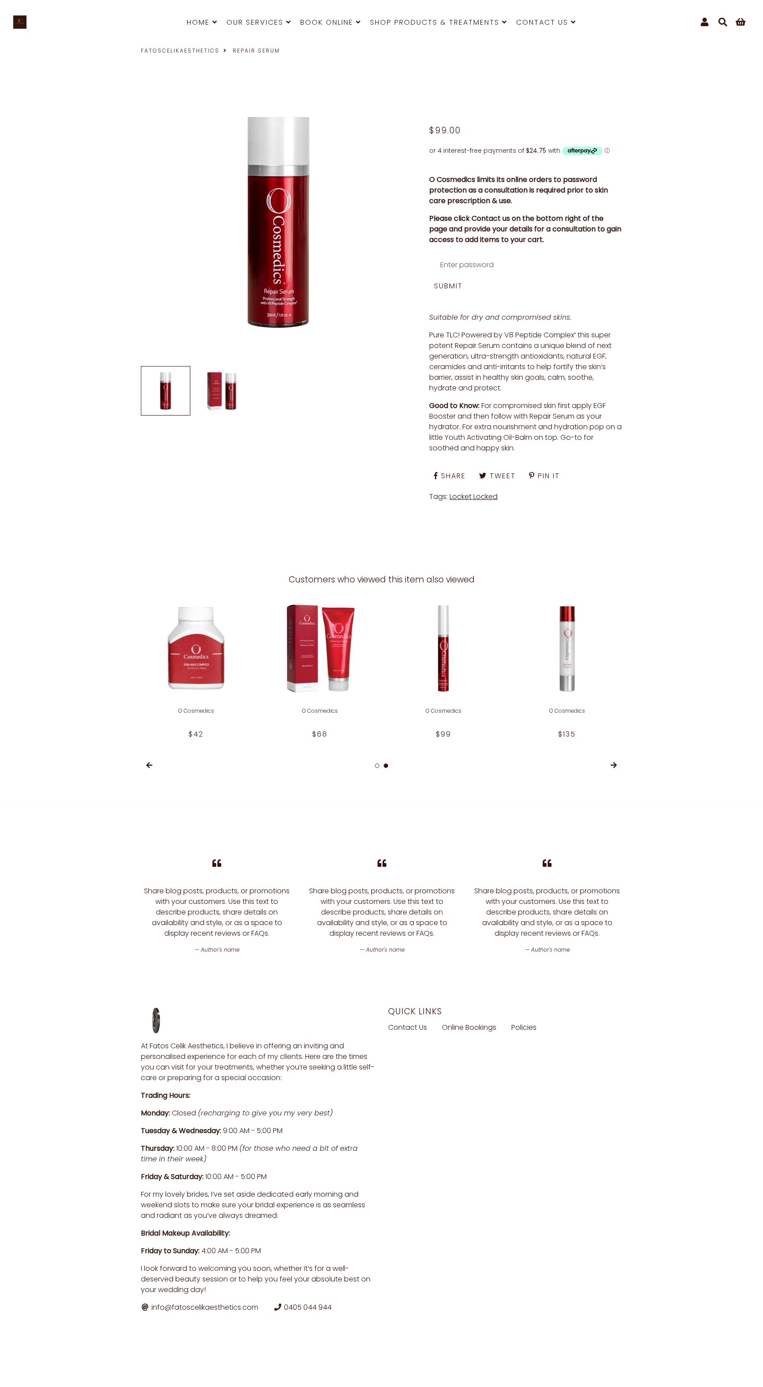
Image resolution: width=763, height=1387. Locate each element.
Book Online (328, 22)
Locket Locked (473, 496)
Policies (523, 1027)
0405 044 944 (307, 1307)
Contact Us (543, 22)
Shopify (289, 1368)
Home (199, 22)
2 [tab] (386, 765)
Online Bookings (469, 1027)
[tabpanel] (196, 666)
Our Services (256, 22)
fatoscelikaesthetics (180, 50)
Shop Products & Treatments (436, 22)
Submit (448, 286)
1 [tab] (377, 765)
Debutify (343, 1368)
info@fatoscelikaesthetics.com (204, 1307)
